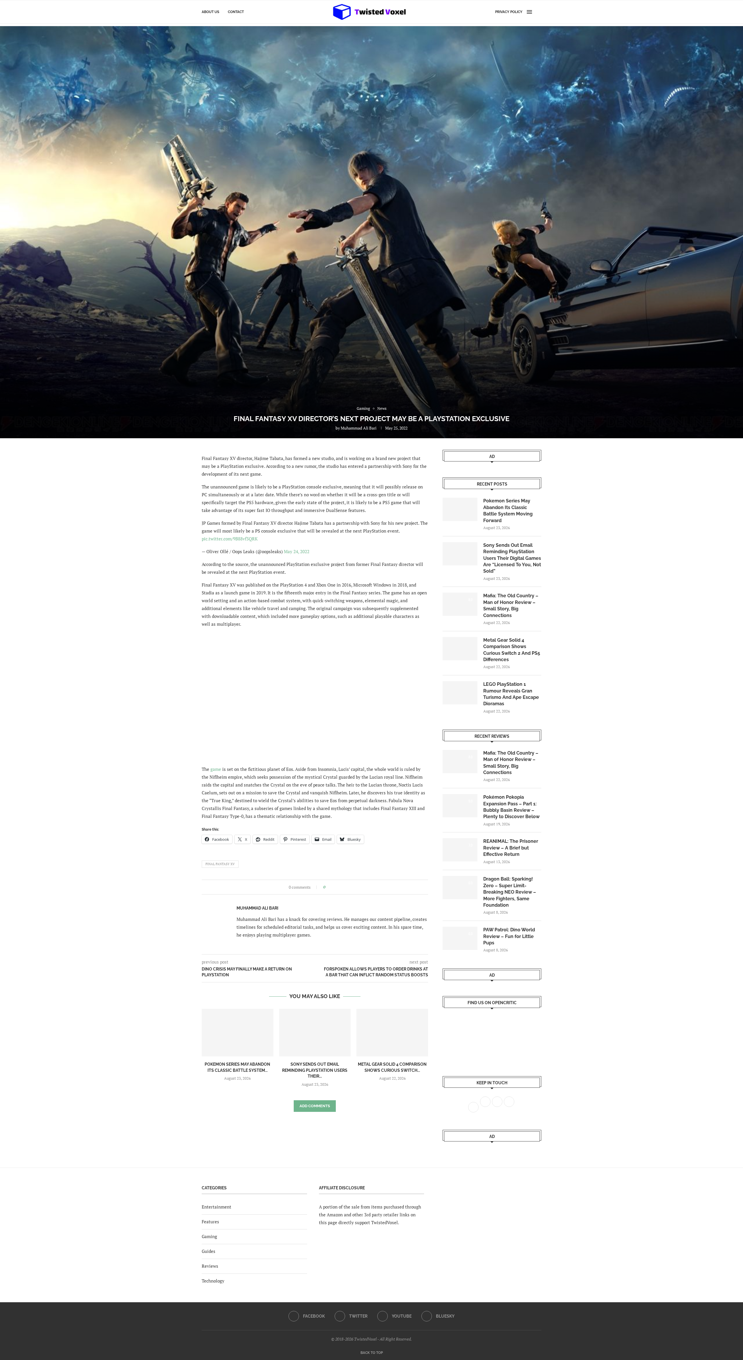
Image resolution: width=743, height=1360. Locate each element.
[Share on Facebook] (331, 887)
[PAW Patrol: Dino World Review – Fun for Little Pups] (460, 938)
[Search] (538, 12)
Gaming (209, 1236)
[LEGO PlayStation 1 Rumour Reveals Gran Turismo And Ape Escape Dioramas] (460, 692)
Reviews (210, 1266)
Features (210, 1221)
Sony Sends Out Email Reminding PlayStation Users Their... (314, 1070)
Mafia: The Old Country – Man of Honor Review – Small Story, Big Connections (510, 605)
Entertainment (216, 1207)
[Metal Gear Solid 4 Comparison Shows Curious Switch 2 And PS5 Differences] (392, 1032)
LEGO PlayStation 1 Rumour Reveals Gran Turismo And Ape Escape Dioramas (511, 693)
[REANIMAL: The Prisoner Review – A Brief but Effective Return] (460, 849)
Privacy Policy (508, 12)
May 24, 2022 (296, 551)
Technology (213, 1281)
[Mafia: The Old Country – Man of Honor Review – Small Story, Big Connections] (460, 604)
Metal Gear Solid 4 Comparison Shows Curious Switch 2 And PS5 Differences (511, 649)
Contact (236, 12)
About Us (210, 12)
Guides (208, 1251)
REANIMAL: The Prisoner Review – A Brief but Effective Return (510, 847)
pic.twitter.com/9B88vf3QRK (230, 539)
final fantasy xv (220, 864)
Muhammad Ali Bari (358, 428)
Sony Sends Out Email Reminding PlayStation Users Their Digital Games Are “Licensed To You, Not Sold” (512, 558)
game (215, 769)
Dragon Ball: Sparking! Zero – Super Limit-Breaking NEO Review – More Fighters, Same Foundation (509, 892)
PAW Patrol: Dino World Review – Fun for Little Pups (509, 936)
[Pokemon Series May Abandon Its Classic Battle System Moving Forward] (237, 1032)
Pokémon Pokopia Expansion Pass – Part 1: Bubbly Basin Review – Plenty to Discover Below (511, 806)
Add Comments (315, 1106)
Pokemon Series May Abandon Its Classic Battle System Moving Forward (508, 510)
